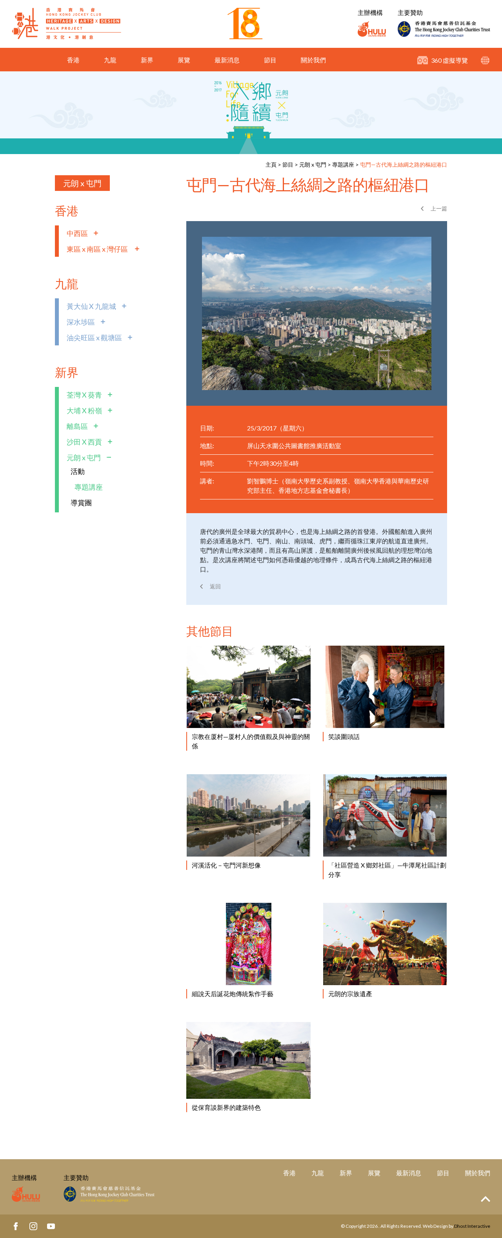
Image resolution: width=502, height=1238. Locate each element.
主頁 (271, 164)
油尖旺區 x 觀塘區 (94, 337)
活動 (78, 471)
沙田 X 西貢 (84, 441)
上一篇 (439, 208)
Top (485, 1199)
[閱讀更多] (248, 687)
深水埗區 (81, 322)
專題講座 (343, 164)
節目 (270, 60)
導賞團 (81, 502)
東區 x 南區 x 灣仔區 (98, 249)
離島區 (77, 426)
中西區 (77, 233)
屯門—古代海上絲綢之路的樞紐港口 (403, 164)
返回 (215, 586)
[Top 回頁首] (485, 1199)
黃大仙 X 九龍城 (91, 306)
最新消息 (227, 60)
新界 (147, 60)
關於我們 (313, 60)
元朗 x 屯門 (312, 164)
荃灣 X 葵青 (84, 394)
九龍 (110, 60)
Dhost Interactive (472, 1226)
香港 (73, 60)
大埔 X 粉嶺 (84, 410)
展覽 (184, 60)
